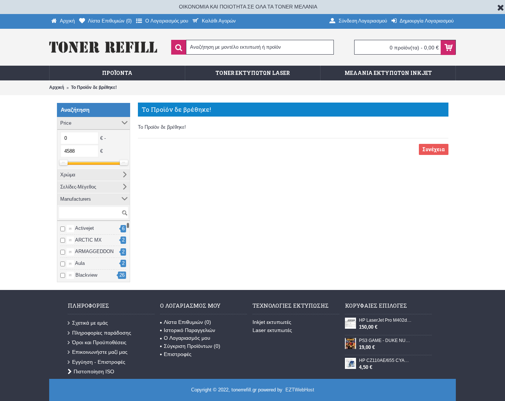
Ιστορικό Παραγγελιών (189, 330)
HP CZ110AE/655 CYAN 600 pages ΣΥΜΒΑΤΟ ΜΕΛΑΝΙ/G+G (385, 360)
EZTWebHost (299, 390)
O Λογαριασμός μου (187, 338)
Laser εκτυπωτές (272, 330)
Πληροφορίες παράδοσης (101, 333)
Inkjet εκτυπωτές (272, 322)
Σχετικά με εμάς (90, 323)
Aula (79, 263)
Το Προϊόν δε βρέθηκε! (94, 87)
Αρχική (56, 87)
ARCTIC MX (88, 240)
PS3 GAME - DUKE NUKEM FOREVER (385, 340)
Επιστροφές (178, 354)
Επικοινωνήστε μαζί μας (100, 352)
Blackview (85, 275)
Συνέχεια (434, 149)
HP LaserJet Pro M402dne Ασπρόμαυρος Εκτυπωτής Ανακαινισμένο (385, 320)
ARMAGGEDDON (93, 251)
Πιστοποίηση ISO (94, 371)
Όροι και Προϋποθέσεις (99, 342)
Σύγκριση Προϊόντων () (192, 346)
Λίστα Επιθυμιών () (187, 322)
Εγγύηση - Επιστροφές (98, 362)
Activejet (84, 228)
